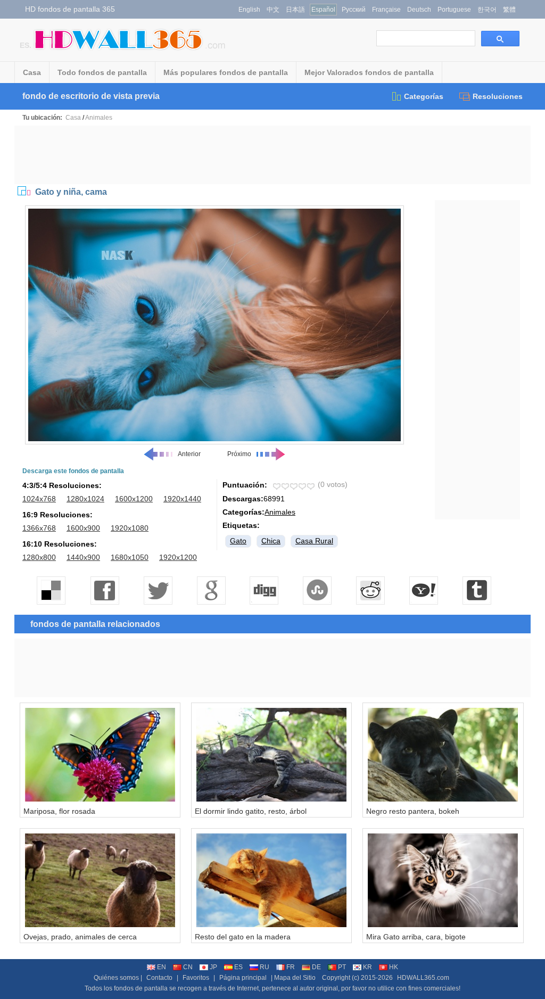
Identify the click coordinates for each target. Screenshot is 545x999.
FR (290, 967)
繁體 (509, 9)
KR (367, 967)
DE (316, 967)
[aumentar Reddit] (371, 590)
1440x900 (83, 557)
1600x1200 (134, 498)
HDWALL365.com (423, 977)
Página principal (243, 977)
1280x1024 (85, 498)
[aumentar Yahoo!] (424, 590)
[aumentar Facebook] (105, 590)
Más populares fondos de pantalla (225, 72)
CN (188, 967)
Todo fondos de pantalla (102, 72)
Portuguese (454, 9)
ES (238, 967)
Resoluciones (498, 96)
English (249, 9)
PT (342, 967)
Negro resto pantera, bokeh (412, 811)
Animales (98, 117)
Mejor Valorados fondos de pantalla (369, 72)
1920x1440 (182, 498)
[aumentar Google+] (211, 590)
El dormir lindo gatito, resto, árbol (251, 811)
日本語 (295, 9)
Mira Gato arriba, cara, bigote (416, 936)
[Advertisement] (272, 155)
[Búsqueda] (500, 38)
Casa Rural (314, 540)
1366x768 (39, 528)
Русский (354, 9)
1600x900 (83, 528)
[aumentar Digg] (264, 590)
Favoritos (196, 977)
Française (386, 9)
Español (323, 9)
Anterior (189, 454)
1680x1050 (129, 557)
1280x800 (39, 557)
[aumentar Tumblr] (477, 590)
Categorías (423, 96)
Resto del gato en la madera (243, 936)
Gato (238, 540)
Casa (32, 72)
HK (393, 967)
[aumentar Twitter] (158, 590)
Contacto (159, 977)
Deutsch (419, 9)
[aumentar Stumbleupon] (318, 590)
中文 (273, 9)
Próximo (239, 454)
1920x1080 (129, 528)
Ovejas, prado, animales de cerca (80, 936)
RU (264, 967)
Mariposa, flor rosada (59, 811)
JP (213, 967)
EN (161, 967)
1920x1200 (178, 557)
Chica (270, 540)
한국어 (487, 9)
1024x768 (39, 498)
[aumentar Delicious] (52, 590)
